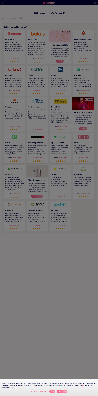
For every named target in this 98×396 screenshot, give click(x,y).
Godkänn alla (62, 391)
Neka (52, 391)
